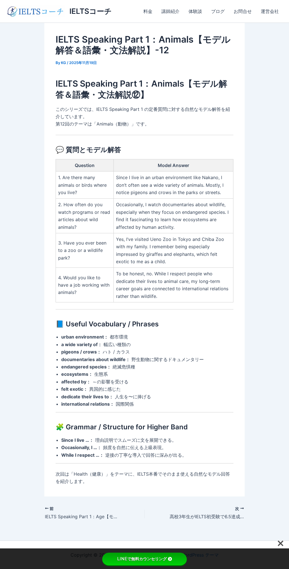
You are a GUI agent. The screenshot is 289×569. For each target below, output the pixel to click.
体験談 (195, 11)
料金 (147, 11)
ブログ (218, 11)
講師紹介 (170, 11)
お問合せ (243, 11)
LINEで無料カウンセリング (142, 558)
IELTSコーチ (90, 11)
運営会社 (270, 11)
